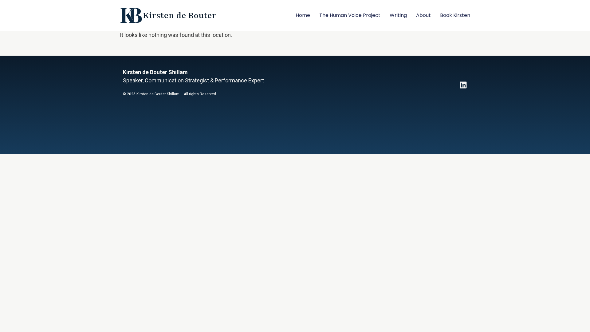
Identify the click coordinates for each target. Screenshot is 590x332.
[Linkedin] (463, 85)
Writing (398, 15)
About (423, 15)
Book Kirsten (455, 15)
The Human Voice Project (349, 15)
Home (303, 15)
